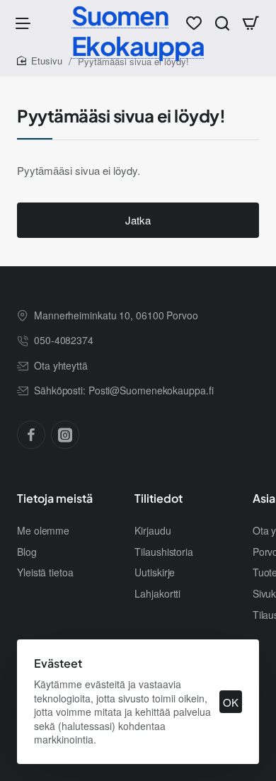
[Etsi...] (222, 22)
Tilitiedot (158, 498)
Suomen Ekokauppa (138, 30)
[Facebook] (31, 435)
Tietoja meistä (55, 498)
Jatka (138, 219)
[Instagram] (65, 435)
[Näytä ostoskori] (250, 22)
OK (230, 702)
